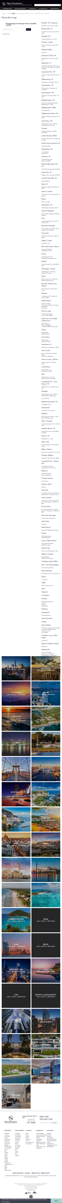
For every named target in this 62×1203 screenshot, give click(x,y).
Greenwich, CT (46, 63)
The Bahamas (7, 1163)
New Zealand (46, 625)
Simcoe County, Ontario (49, 359)
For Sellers (49, 1135)
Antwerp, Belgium (47, 455)
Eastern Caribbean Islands (50, 643)
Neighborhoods (50, 1143)
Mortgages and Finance (52, 1145)
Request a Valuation (40, 1136)
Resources (55, 8)
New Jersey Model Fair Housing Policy (31, 1188)
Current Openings (39, 13)
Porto (43, 218)
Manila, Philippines (47, 211)
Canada (6, 1160)
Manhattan (7, 1133)
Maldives (17, 1155)
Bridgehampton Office (48, 107)
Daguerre (44, 592)
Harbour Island (46, 484)
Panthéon (44, 609)
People (13, 13)
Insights (38, 1138)
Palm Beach (7, 1140)
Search (28, 29)
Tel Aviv (16, 1152)
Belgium (6, 1157)
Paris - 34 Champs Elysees (50, 565)
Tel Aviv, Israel (46, 311)
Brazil (6, 1168)
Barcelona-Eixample (48, 225)
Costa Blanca (45, 367)
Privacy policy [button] (6, 1201)
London (16, 1142)
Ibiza (43, 374)
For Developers (50, 1138)
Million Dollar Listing (40, 1146)
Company (32, 8)
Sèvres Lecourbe (46, 618)
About (9, 13)
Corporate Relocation (51, 1140)
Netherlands (45, 649)
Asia (16, 1154)
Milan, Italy (45, 442)
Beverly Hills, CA (46, 29)
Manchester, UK (46, 205)
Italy (5, 1151)
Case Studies (18, 1136)
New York (17, 1140)
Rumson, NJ (45, 436)
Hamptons (7, 1135)
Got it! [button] (56, 1200)
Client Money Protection (31, 1189)
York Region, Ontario (48, 269)
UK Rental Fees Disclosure (31, 1190)
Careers (17, 13)
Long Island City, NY (48, 72)
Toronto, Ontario (46, 191)
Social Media (39, 1139)
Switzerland (45, 612)
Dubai (43, 276)
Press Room (27, 13)
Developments (20, 8)
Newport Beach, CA (48, 428)
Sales (8, 669)
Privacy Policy (46, 13)
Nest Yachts (45, 521)
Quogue (44, 128)
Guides (48, 1142)
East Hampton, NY (47, 93)
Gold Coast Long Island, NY (50, 143)
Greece (6, 1155)
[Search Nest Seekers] (59, 5)
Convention (45, 595)
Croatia (6, 1158)
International (45, 407)
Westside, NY (45, 36)
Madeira (44, 293)
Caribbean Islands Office (49, 561)
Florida (16, 1143)
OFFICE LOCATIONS (17, 1173)
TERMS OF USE (36, 1173)
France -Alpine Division (49, 540)
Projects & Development (41, 1135)
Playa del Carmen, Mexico (50, 246)
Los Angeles (7, 1136)
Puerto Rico (45, 233)
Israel (6, 1166)
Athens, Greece (46, 449)
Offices (21, 13)
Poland (43, 533)
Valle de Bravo (46, 300)
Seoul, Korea (45, 350)
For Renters (49, 1136)
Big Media (38, 1140)
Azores (43, 254)
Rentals (14, 669)
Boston (43, 199)
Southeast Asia (8, 1170)
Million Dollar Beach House (40, 1144)
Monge (43, 621)
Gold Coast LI (7, 1139)
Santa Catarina (46, 497)
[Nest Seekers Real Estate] (11, 4)
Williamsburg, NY (47, 79)
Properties (7, 8)
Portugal (6, 1152)
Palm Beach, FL (46, 344)
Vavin (43, 588)
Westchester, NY (46, 149)
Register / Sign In (27, 5)
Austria (43, 329)
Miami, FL (44, 184)
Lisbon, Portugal (46, 421)
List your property (40, 1133)
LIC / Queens (8, 1148)
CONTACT (27, 1173)
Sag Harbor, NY (46, 121)
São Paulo (44, 490)
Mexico (6, 1161)
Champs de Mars (47, 478)
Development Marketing (18, 1138)
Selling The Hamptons (41, 1142)
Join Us (32, 13)
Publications (38, 1148)
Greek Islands (45, 527)
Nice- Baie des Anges (48, 515)
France (6, 1149)
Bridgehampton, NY (48, 100)
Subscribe (54, 1122)
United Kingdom (8, 1146)
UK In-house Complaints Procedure (31, 1187)
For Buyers (49, 1133)
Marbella (44, 391)
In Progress (17, 1133)
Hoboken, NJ (45, 156)
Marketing (43, 8)
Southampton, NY (47, 85)
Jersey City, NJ (46, 172)
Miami (6, 1138)
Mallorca (44, 413)
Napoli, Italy (45, 548)
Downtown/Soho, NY (48, 55)
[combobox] (46, 5)
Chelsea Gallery (46, 49)
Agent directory (6, 34)
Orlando (44, 598)
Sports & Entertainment (52, 1139)
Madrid (43, 261)
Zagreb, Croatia (46, 240)
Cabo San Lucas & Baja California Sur (49, 319)
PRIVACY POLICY (45, 1173)
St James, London (47, 42)
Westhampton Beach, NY (49, 113)
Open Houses (21, 669)
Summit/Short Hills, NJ (49, 178)
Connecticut (7, 1143)
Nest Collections (46, 571)
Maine (43, 576)
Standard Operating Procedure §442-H (31, 1186)
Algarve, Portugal (47, 554)
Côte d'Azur (45, 337)
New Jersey (7, 1142)
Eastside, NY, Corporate (49, 23)
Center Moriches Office (49, 136)
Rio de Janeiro (46, 506)
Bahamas (44, 471)
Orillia (43, 582)
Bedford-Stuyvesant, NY (49, 401)
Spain (6, 1154)
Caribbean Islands (8, 1164)
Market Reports (50, 1146)
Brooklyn (6, 1145)
